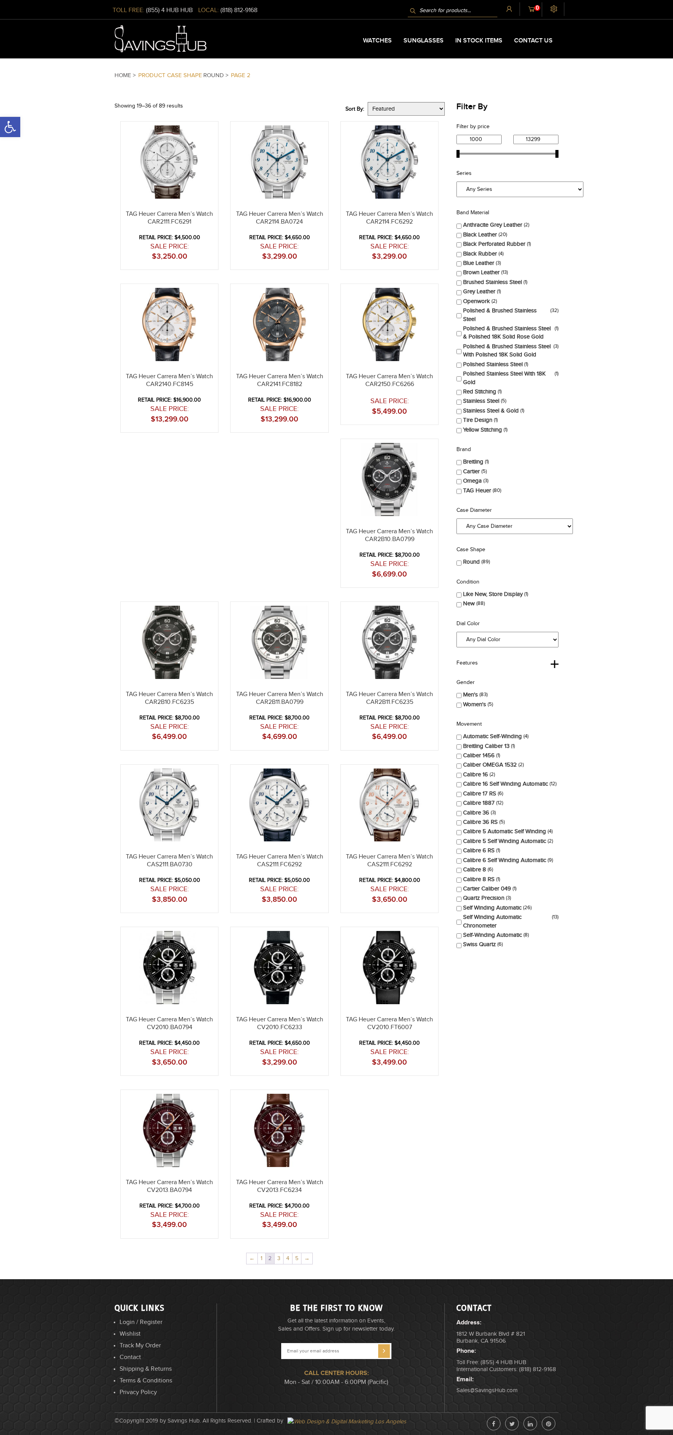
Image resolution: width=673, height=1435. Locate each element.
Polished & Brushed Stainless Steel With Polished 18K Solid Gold (507, 350)
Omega (472, 481)
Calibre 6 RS (479, 850)
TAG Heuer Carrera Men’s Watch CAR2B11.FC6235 (389, 698)
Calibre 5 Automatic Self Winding (504, 831)
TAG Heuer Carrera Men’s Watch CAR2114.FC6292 (389, 218)
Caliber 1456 (479, 755)
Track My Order (140, 1345)
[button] (672, 1431)
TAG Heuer (477, 490)
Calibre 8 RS (479, 879)
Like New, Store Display (493, 594)
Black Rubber (480, 253)
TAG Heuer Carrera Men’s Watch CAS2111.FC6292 (279, 860)
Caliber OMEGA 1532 (490, 765)
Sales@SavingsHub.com (487, 1390)
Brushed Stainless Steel (492, 282)
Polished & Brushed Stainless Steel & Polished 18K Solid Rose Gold (507, 332)
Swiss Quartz (479, 944)
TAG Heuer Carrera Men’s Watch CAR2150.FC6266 (389, 380)
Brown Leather (481, 272)
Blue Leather (478, 263)
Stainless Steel (481, 401)
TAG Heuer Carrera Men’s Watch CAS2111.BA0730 (169, 860)
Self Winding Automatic (492, 907)
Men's (470, 694)
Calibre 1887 (479, 803)
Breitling (473, 461)
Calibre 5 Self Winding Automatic (504, 841)
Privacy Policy (138, 1392)
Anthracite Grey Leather (492, 225)
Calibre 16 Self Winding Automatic (505, 784)
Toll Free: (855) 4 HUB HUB (491, 1362)
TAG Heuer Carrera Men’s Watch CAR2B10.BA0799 (389, 535)
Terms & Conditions (146, 1380)
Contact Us (533, 40)
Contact (130, 1357)
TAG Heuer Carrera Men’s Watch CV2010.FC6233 (279, 1023)
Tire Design (477, 420)
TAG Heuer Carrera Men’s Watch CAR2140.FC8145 (169, 380)
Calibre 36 (476, 812)
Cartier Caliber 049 (487, 888)
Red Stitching (479, 391)
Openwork (476, 301)
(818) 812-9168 (238, 10)
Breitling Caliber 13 (486, 746)
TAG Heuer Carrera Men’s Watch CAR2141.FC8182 (279, 380)
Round (471, 562)
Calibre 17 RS (479, 793)
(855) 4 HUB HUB (169, 10)
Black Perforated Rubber (494, 244)
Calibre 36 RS (480, 822)
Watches (377, 40)
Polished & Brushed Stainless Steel (500, 314)
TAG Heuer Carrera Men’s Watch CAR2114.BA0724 (279, 218)
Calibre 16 (475, 774)
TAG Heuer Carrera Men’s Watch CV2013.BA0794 (169, 1186)
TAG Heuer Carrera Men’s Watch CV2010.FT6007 (389, 1023)
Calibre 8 (474, 869)
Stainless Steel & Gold (491, 410)
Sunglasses (423, 40)
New (469, 603)
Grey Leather (479, 291)
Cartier (471, 471)
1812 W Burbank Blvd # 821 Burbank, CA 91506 (490, 1337)
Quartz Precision (483, 898)
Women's (474, 704)
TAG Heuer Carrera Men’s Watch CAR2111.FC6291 (169, 218)
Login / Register (141, 1322)
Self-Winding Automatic (492, 935)
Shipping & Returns (146, 1369)
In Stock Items (478, 40)
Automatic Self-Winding (492, 736)
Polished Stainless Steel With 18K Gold (504, 377)
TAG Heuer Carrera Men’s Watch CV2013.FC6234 (279, 1186)
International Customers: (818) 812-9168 (506, 1369)
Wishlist (130, 1334)
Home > (126, 75)
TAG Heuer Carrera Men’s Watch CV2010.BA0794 (169, 1023)
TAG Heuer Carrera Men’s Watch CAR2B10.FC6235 (169, 698)
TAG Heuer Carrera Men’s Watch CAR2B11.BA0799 (279, 698)
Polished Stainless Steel (493, 364)
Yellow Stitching (482, 430)
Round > (216, 75)
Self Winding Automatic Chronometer (492, 921)
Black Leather (480, 234)
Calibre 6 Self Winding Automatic (504, 860)
